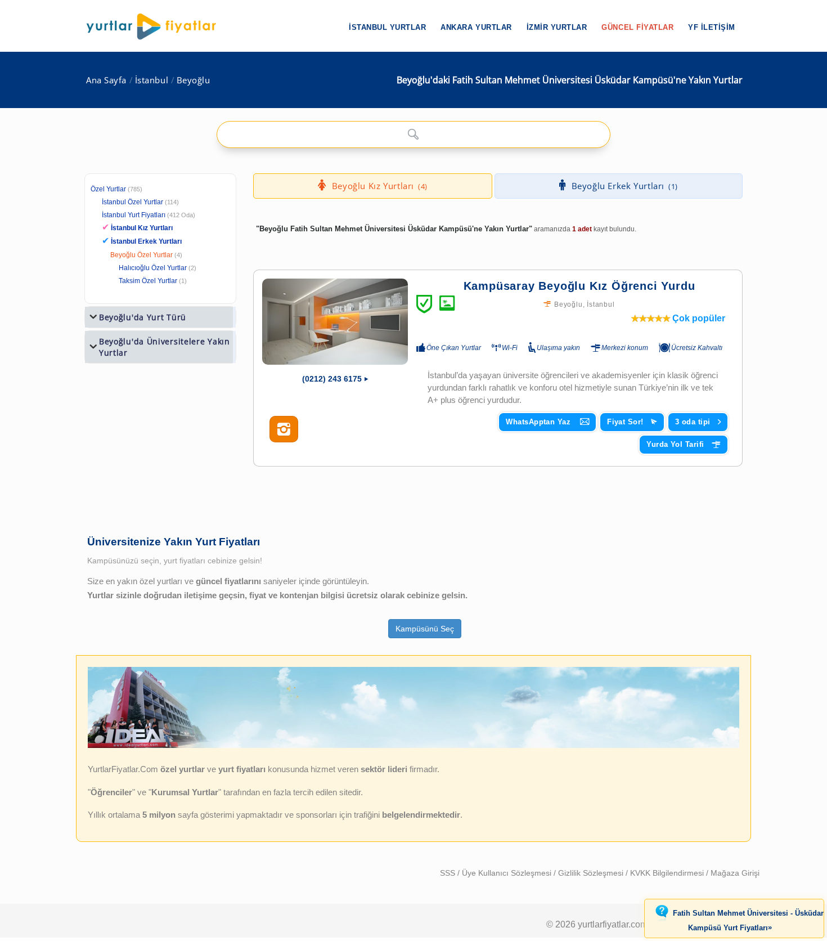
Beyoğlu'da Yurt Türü (142, 317)
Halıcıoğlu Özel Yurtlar (153, 268)
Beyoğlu (193, 80)
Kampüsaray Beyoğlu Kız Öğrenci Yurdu (579, 286)
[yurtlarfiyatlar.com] (157, 26)
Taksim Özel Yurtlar (148, 281)
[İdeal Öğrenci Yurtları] (413, 745)
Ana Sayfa (106, 80)
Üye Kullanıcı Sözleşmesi (508, 872)
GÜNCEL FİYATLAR (637, 27)
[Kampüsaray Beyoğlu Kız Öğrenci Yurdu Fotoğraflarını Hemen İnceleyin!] (283, 429)
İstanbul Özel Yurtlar (132, 202)
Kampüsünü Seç (424, 628)
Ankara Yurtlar (476, 27)
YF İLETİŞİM (711, 27)
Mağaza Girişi (735, 872)
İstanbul (151, 80)
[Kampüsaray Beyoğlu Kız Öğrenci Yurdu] (335, 322)
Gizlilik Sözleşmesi (592, 872)
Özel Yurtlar (108, 189)
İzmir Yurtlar (557, 27)
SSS (448, 872)
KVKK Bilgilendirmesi (668, 872)
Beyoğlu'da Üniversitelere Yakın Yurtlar (164, 347)
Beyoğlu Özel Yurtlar (141, 255)
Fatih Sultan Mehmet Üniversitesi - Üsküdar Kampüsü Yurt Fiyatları (748, 921)
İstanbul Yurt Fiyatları (148, 215)
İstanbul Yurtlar (387, 27)
